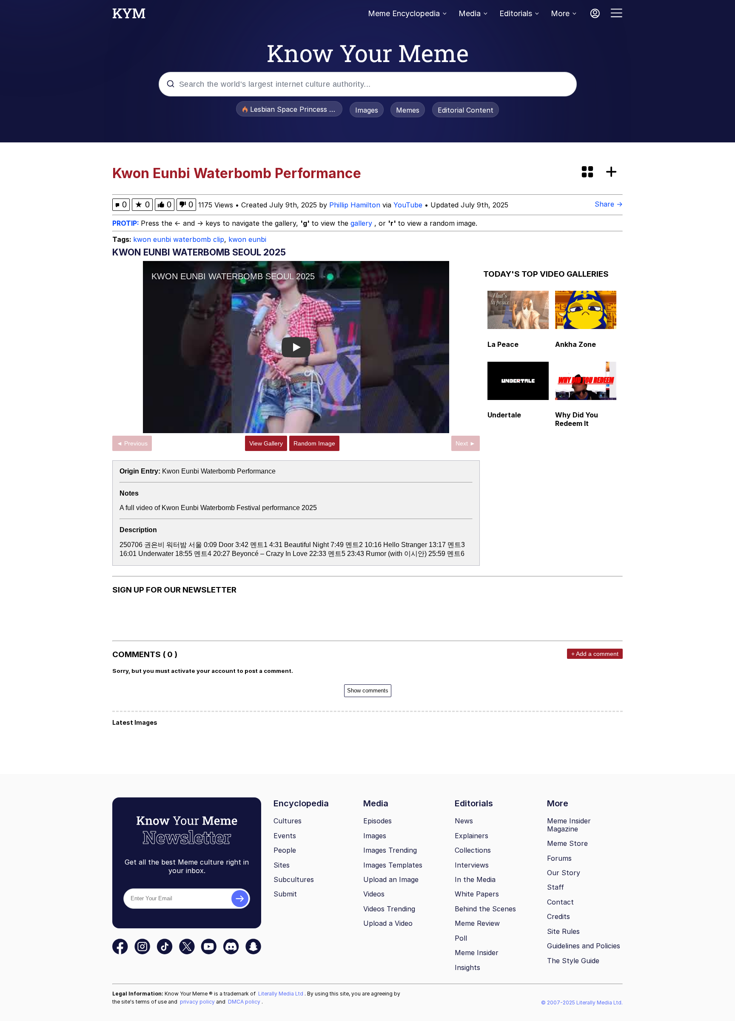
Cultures (287, 821)
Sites (281, 865)
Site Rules (563, 931)
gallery (362, 223)
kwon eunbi (247, 239)
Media (469, 13)
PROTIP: (126, 223)
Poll (461, 938)
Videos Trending (389, 909)
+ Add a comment (594, 653)
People (284, 850)
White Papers (477, 894)
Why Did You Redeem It (576, 419)
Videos (374, 894)
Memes (407, 110)
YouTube (407, 205)
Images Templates (392, 865)
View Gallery (266, 443)
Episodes (377, 821)
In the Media (475, 879)
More (560, 13)
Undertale (504, 415)
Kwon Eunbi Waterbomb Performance (219, 471)
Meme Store (567, 843)
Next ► (466, 443)
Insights (467, 967)
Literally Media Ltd (281, 993)
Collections (473, 850)
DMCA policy (245, 1001)
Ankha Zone (575, 344)
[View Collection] (588, 172)
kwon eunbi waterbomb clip (178, 239)
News (464, 821)
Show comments (367, 690)
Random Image (314, 443)
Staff (555, 887)
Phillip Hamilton (354, 205)
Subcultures (293, 879)
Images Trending (390, 850)
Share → (609, 204)
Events (284, 835)
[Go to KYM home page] (128, 15)
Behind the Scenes (485, 909)
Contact (560, 902)
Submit (285, 894)
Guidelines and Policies (583, 946)
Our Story (563, 872)
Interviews (472, 865)
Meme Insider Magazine (569, 825)
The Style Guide (573, 960)
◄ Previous (132, 443)
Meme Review (477, 923)
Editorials (515, 13)
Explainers (471, 835)
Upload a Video (388, 923)
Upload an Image (391, 879)
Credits (558, 916)
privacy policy (198, 1001)
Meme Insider (477, 952)
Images (366, 110)
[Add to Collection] (613, 172)
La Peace (502, 344)
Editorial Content (465, 110)
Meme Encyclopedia (404, 13)
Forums (559, 858)
